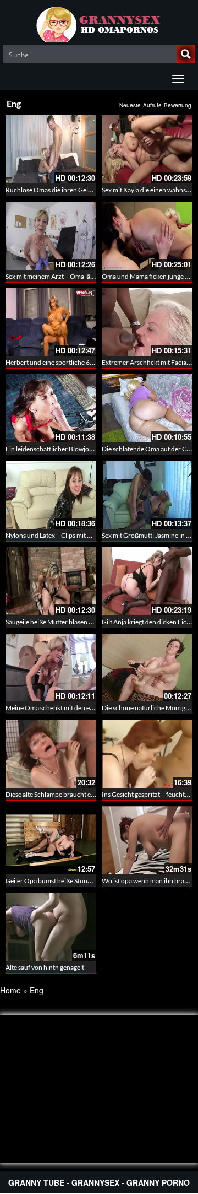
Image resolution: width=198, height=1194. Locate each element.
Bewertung (177, 105)
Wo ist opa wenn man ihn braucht (149, 881)
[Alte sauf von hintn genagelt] (51, 927)
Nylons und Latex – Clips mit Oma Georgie (65, 535)
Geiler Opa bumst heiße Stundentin (56, 881)
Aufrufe (152, 105)
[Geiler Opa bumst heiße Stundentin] (51, 840)
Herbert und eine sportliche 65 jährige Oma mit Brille (81, 362)
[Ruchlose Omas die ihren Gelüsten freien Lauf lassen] (51, 149)
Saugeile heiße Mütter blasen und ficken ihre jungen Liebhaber (94, 622)
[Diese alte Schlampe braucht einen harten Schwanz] (51, 754)
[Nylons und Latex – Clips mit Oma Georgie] (51, 495)
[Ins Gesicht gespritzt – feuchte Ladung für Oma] (147, 754)
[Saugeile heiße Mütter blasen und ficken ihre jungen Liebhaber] (51, 581)
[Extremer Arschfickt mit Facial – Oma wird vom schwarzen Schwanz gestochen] (147, 322)
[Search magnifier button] (186, 54)
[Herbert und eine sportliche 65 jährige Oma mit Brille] (51, 322)
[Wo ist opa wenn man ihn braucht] (147, 840)
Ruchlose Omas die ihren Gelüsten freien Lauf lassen (80, 190)
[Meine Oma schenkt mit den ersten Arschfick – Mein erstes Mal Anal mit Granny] (51, 668)
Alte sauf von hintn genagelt (45, 967)
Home (10, 990)
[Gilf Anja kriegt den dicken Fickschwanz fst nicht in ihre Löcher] (147, 581)
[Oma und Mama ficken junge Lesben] (147, 236)
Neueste (130, 105)
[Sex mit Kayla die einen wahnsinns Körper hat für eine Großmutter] (147, 149)
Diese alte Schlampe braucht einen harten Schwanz (78, 794)
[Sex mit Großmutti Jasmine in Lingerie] (147, 495)
